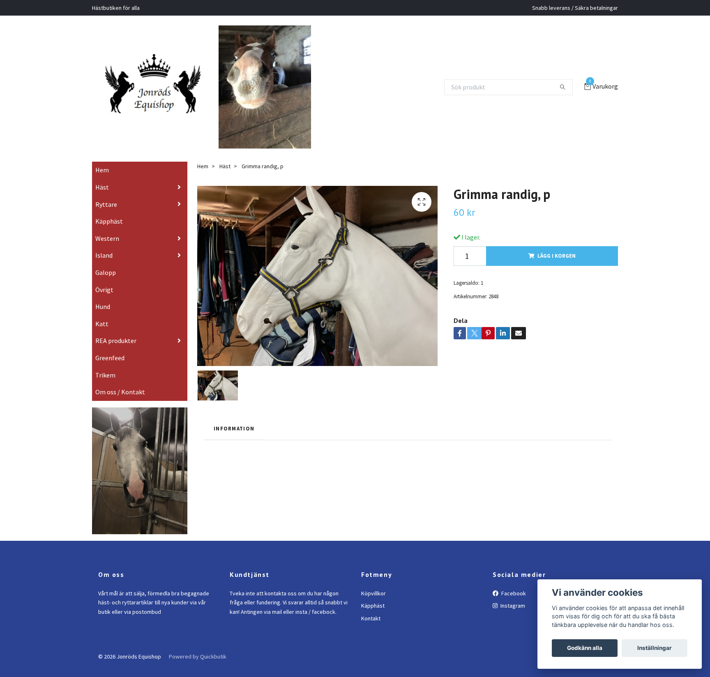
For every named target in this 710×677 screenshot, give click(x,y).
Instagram (512, 617)
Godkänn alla (584, 648)
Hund (102, 318)
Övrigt (104, 301)
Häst (102, 198)
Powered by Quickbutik (197, 668)
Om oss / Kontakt (120, 404)
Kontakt (370, 630)
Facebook (513, 604)
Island (104, 267)
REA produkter (115, 352)
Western (107, 250)
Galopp (105, 284)
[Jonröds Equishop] (163, 87)
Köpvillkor (373, 604)
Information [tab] (234, 440)
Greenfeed (109, 369)
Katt (101, 335)
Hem (102, 182)
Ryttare (106, 216)
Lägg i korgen (556, 267)
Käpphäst (109, 233)
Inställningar (654, 648)
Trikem (105, 386)
